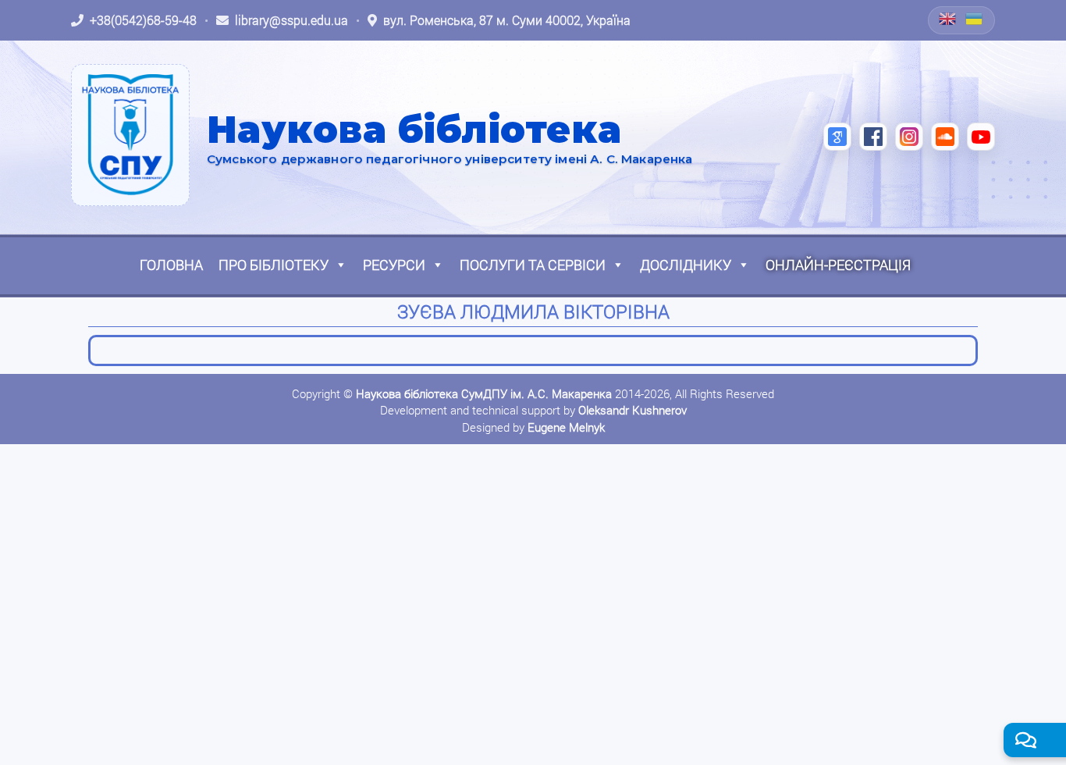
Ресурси (394, 264)
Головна (171, 264)
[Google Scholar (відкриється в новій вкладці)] (837, 137)
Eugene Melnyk (566, 427)
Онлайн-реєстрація (838, 264)
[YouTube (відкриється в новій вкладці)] (981, 137)
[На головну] (130, 135)
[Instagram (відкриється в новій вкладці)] (909, 137)
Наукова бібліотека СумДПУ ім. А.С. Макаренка (484, 393)
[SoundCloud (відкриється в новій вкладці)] (945, 137)
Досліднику (685, 264)
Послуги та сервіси (533, 264)
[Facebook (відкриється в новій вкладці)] (873, 137)
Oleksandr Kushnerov (632, 410)
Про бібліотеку (274, 264)
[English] (948, 18)
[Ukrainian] (974, 18)
